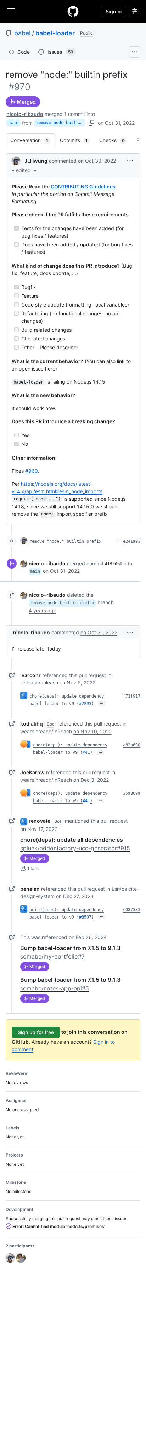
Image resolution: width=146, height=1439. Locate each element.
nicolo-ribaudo (24, 114)
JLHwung (35, 161)
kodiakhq (31, 724)
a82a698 (131, 744)
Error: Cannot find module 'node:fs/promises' (58, 1226)
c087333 (131, 909)
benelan (30, 889)
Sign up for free (36, 1032)
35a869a (131, 793)
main (13, 122)
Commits (77, 140)
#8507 (85, 917)
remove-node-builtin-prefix (60, 122)
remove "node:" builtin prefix (65, 541)
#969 (31, 471)
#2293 (85, 703)
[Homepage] (73, 11)
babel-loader (55, 33)
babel (22, 33)
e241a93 (131, 541)
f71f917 (131, 696)
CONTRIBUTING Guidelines (83, 186)
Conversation (32, 140)
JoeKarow (32, 772)
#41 (86, 752)
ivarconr (30, 675)
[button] (27, 170)
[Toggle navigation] (11, 11)
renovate (39, 821)
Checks (115, 140)
